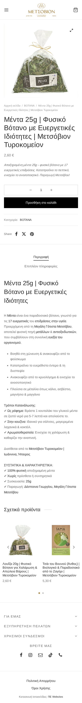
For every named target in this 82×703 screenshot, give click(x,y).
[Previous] (8, 547)
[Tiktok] (50, 655)
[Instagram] (30, 655)
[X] (24, 234)
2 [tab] (43, 593)
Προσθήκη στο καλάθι (41, 202)
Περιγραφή (41, 257)
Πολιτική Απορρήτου (41, 681)
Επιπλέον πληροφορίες (41, 266)
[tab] (41, 257)
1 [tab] (39, 593)
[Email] (40, 655)
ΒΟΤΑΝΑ (29, 105)
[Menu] (6, 10)
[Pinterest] (32, 234)
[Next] (74, 547)
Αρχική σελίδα (12, 105)
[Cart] (75, 10)
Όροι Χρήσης (41, 688)
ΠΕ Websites (55, 696)
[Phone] (60, 655)
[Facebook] (16, 234)
